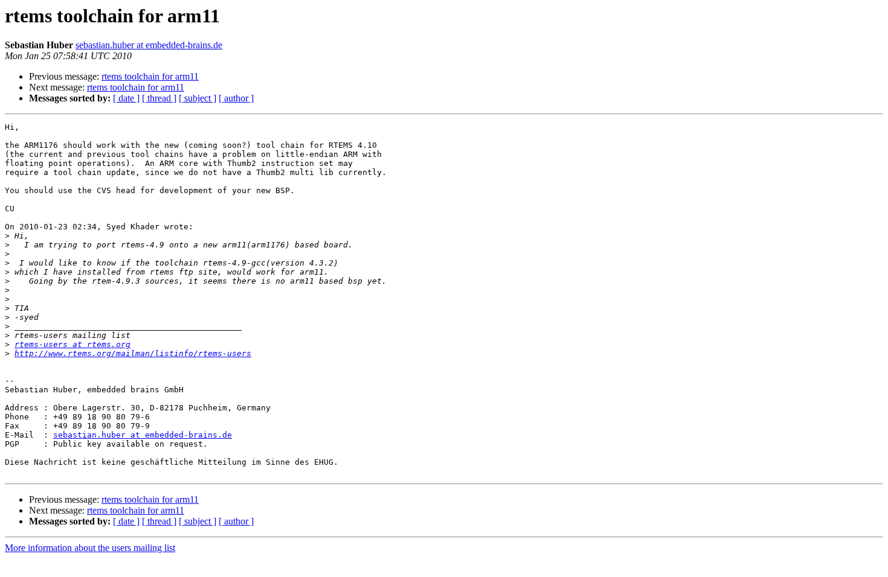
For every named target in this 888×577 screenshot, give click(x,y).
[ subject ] (197, 98)
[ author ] (236, 98)
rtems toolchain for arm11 (150, 76)
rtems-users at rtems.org (72, 344)
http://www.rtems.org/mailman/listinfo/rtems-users (132, 353)
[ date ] (126, 98)
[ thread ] (159, 98)
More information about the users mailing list (90, 548)
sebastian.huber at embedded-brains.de (149, 45)
